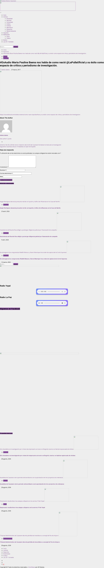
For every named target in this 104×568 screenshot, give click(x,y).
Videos (8, 38)
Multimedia (6, 34)
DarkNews (32, 567)
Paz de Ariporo (7, 539)
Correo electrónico (6, 173)
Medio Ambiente (11, 31)
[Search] (0, 45)
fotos (8, 36)
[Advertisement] (38, 10)
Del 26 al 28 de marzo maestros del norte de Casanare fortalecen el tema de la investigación (30, 145)
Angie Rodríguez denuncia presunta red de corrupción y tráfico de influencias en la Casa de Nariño (30, 201)
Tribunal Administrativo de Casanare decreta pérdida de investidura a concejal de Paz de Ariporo (29, 535)
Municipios (9, 27)
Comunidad (9, 22)
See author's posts (5, 139)
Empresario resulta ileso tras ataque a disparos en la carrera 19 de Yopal (22, 501)
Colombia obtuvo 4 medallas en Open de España (17, 147)
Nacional (8, 20)
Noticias (5, 452)
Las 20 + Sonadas (8, 42)
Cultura (8, 24)
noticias (5, 17)
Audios (5, 40)
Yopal (5, 504)
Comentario (4, 167)
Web (1, 176)
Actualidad (9, 18)
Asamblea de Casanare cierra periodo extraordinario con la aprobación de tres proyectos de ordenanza (31, 477)
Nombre (3, 170)
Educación (9, 29)
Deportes (6, 33)
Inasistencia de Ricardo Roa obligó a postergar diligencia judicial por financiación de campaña (28, 230)
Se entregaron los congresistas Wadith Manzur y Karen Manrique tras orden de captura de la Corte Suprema (33, 252)
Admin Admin (5, 70)
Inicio (4, 15)
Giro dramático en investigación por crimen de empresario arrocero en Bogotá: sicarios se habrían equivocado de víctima (36, 449)
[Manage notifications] (3, 564)
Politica (8, 26)
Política (5, 480)
